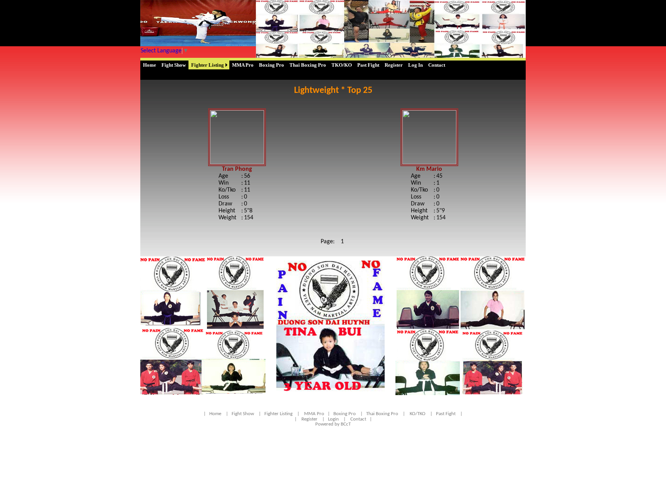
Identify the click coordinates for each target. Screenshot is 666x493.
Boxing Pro (271, 65)
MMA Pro (243, 65)
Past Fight (368, 65)
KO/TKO (418, 413)
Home (149, 65)
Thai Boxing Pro (307, 65)
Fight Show (173, 65)
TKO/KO (341, 65)
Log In (415, 65)
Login (333, 419)
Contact (436, 65)
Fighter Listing (207, 65)
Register (394, 65)
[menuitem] (149, 65)
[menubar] (294, 65)
